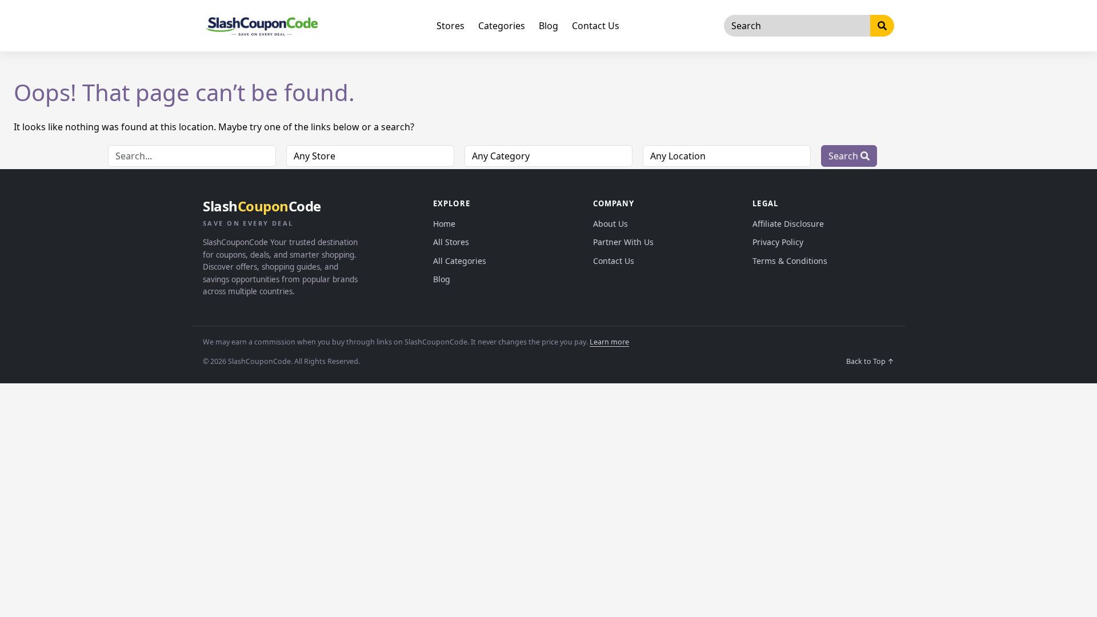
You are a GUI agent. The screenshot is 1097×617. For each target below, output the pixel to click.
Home (444, 223)
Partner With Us (623, 242)
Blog (548, 25)
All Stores (451, 242)
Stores (451, 25)
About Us (610, 223)
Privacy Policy (777, 242)
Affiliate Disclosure (788, 223)
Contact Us (595, 25)
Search (844, 156)
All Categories (459, 260)
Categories (501, 25)
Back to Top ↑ (870, 361)
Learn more (609, 342)
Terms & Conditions (789, 260)
